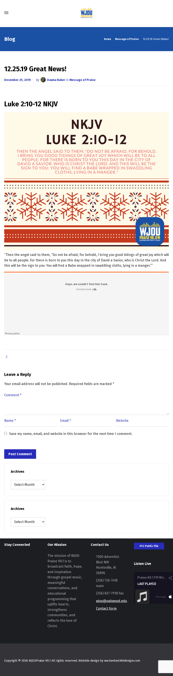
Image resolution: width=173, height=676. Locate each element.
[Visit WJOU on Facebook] (14, 559)
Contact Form (106, 608)
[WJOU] (86, 12)
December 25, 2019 (17, 80)
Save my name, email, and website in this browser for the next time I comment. (70, 434)
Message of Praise (82, 80)
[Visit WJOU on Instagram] (6, 559)
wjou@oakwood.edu (111, 601)
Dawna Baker (56, 80)
